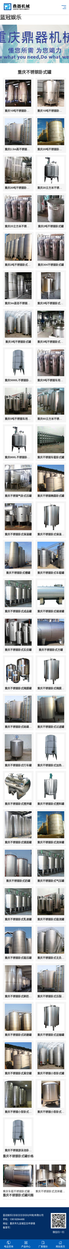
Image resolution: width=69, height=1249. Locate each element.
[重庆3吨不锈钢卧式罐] (18, 324)
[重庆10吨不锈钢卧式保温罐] (18, 93)
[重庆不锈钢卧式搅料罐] (50, 786)
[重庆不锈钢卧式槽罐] (18, 555)
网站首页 (60, 1246)
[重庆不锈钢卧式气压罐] (50, 863)
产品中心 (25, 1246)
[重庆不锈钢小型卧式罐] (50, 1055)
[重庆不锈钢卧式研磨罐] (18, 1017)
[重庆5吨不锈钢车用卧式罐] (50, 362)
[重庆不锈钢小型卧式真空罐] (50, 1094)
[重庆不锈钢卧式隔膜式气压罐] (50, 670)
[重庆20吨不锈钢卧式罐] (18, 170)
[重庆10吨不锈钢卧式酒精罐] (50, 93)
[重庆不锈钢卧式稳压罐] (18, 940)
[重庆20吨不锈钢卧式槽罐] (50, 131)
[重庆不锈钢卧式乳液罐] (18, 901)
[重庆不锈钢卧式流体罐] (50, 824)
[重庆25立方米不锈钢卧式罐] (18, 208)
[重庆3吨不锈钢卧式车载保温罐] (50, 285)
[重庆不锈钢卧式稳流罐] (50, 901)
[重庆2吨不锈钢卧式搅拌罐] (18, 247)
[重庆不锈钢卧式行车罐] (18, 747)
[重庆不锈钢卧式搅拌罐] (18, 786)
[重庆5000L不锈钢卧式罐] (18, 362)
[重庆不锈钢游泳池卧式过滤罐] (18, 1132)
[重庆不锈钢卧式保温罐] (18, 516)
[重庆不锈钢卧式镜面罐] (18, 824)
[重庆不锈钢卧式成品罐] (18, 593)
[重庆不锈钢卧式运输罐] (50, 1017)
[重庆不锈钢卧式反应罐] (18, 632)
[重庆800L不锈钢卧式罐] (18, 439)
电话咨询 (8, 1246)
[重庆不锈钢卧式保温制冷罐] (50, 516)
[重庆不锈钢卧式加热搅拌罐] (50, 747)
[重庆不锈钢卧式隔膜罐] (18, 670)
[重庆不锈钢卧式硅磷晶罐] (18, 709)
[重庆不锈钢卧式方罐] (50, 632)
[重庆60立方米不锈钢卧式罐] (50, 401)
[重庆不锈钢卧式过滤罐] (50, 709)
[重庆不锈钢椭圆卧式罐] (50, 478)
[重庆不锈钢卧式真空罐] (18, 1055)
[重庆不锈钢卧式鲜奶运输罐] (18, 978)
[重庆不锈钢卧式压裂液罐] (50, 978)
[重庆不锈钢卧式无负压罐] (50, 940)
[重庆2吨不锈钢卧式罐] (50, 208)
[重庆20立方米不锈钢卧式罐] (50, 170)
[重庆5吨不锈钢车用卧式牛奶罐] (18, 401)
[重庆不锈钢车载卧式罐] (50, 439)
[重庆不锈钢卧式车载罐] (50, 555)
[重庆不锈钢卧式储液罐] (50, 593)
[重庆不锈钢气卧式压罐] (18, 478)
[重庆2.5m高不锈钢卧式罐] (18, 131)
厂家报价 (43, 1246)
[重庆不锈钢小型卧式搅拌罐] (18, 1094)
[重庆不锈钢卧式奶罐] (18, 863)
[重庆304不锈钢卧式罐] (50, 247)
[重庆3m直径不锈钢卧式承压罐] (18, 285)
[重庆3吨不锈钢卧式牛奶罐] (50, 324)
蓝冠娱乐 (10, 17)
